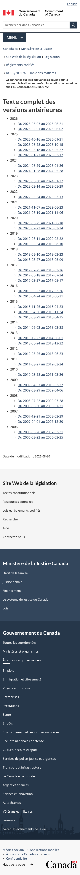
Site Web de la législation (23, 57)
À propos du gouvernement (22, 660)
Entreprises (11, 697)
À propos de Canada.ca (22, 854)
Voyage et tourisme (16, 688)
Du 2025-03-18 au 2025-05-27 (40, 149)
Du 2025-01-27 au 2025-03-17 (40, 155)
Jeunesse (9, 820)
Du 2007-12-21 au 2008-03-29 (40, 416)
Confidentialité (16, 858)
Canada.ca (10, 49)
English (72, 4)
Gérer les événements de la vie (24, 829)
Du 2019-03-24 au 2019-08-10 (40, 244)
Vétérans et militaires (18, 811)
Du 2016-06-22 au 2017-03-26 (40, 291)
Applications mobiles (44, 850)
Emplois (8, 670)
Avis (47, 854)
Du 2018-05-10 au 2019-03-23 (40, 254)
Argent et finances (16, 785)
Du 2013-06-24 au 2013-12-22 (40, 343)
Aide (6, 528)
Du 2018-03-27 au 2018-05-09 (40, 259)
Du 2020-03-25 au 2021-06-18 (40, 223)
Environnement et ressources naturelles (31, 732)
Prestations (11, 706)
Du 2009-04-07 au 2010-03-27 (40, 385)
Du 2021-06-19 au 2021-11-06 (40, 212)
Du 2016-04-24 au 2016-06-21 (40, 296)
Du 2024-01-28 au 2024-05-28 (40, 170)
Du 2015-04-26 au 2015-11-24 (40, 312)
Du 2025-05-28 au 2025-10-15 (40, 144)
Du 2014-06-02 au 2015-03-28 (40, 327)
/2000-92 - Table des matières (31, 73)
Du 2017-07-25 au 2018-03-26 (40, 270)
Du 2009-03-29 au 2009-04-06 (40, 390)
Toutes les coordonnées (19, 643)
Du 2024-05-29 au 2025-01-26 (40, 165)
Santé (7, 715)
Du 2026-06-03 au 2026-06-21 (40, 123)
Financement (12, 591)
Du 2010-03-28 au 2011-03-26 (40, 374)
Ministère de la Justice (36, 49)
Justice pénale (12, 582)
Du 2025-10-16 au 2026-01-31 (40, 139)
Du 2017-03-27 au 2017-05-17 (40, 280)
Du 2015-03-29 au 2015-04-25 (40, 317)
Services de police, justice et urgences (29, 759)
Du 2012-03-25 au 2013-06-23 (40, 353)
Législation (52, 57)
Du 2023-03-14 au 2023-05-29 (40, 186)
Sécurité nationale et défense (23, 741)
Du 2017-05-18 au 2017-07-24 (40, 275)
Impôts (8, 723)
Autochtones (12, 803)
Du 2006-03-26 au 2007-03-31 (40, 432)
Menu (16, 37)
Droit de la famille (15, 573)
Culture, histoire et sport (20, 750)
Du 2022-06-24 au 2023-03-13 (40, 197)
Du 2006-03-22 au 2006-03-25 (40, 437)
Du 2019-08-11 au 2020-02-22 (40, 238)
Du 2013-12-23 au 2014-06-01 (40, 338)
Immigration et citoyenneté (22, 679)
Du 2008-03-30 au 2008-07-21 (40, 406)
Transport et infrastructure (22, 767)
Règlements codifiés (20, 65)
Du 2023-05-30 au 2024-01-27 (40, 181)
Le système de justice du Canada (25, 599)
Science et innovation (18, 794)
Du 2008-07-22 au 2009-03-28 (40, 400)
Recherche (10, 519)
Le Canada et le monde (19, 776)
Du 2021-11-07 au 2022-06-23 (40, 207)
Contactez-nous (14, 537)
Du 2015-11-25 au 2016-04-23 (40, 306)
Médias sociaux (13, 850)
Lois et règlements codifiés (22, 510)
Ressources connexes (18, 502)
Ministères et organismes (21, 651)
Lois (5, 608)
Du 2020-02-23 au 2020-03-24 (40, 228)
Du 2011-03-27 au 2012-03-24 (40, 364)
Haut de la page (14, 864)
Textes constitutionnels (19, 493)
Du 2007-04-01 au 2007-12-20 (40, 421)
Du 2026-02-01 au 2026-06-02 (40, 128)
